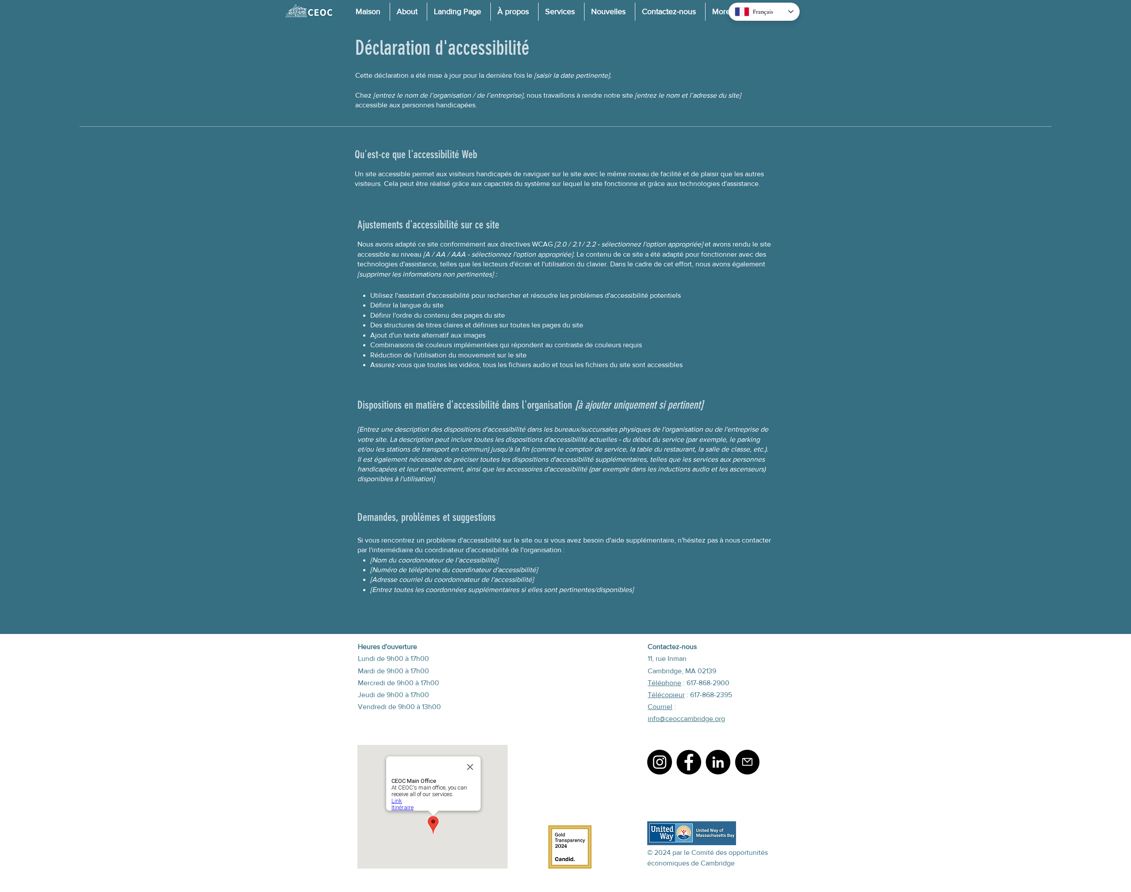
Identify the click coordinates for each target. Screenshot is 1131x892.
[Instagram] (659, 762)
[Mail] (747, 762)
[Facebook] (688, 762)
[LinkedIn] (718, 762)
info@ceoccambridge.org (686, 718)
